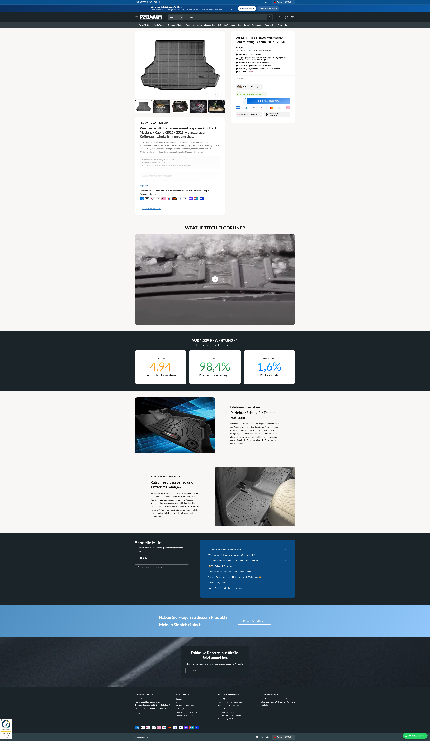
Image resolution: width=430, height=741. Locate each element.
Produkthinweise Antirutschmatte (231, 702)
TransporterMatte (175, 25)
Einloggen (266, 2)
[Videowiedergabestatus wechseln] (215, 279)
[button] (137, 17)
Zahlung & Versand (183, 709)
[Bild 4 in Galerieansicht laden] (198, 106)
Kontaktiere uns (265, 710)
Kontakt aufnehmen (253, 621)
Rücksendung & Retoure (227, 719)
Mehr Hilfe (143, 558)
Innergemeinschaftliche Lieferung (231, 715)
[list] (215, 367)
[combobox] (228, 17)
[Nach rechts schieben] (220, 94)
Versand (247, 50)
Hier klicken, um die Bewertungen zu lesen (213, 345)
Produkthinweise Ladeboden (229, 705)
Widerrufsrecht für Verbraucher (189, 712)
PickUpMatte (144, 25)
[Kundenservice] (286, 17)
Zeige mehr (144, 185)
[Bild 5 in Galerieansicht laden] (216, 106)
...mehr (137, 713)
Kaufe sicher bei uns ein (151, 208)
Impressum (180, 699)
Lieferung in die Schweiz (227, 712)
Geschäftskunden (224, 709)
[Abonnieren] (241, 670)
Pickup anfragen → (247, 8)
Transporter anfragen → (268, 8)
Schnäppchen (283, 25)
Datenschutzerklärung (185, 705)
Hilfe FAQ (222, 699)
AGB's (178, 702)
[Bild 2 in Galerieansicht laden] (161, 106)
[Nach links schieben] (216, 94)
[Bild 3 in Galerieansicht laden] (180, 106)
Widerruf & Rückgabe (184, 715)
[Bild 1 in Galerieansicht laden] (143, 106)
